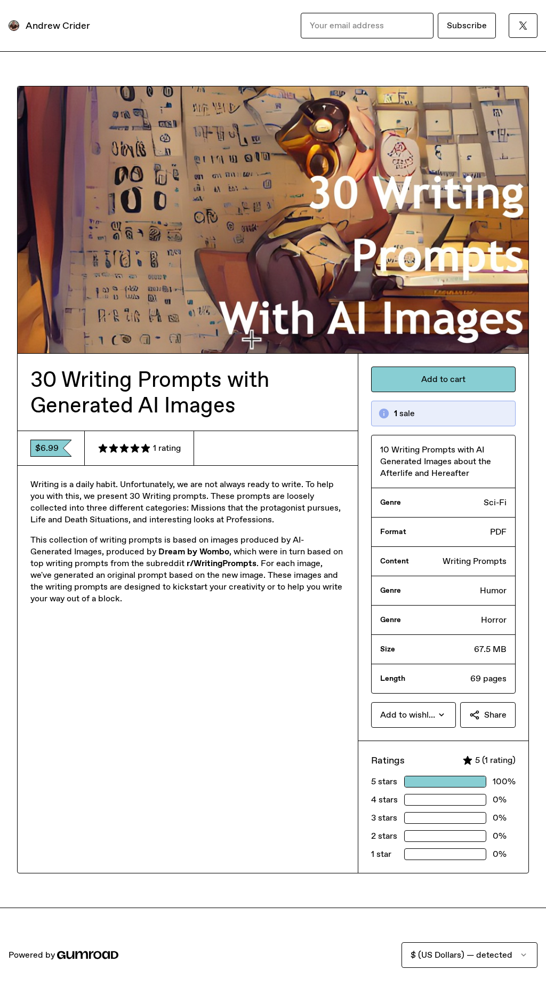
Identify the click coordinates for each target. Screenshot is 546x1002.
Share (495, 715)
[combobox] (413, 715)
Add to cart (443, 379)
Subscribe (467, 25)
